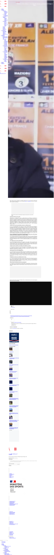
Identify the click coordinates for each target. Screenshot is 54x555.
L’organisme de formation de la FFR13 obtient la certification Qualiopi (14, 358)
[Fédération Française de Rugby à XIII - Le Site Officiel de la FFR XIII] (3, 5)
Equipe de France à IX (12, 510)
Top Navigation (3, 542)
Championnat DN (11, 503)
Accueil (3, 543)
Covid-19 (11, 468)
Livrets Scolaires (5, 49)
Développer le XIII (5, 45)
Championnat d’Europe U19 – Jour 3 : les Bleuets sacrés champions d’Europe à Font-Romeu (13, 413)
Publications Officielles (4, 17)
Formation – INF (12, 472)
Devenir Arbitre (5, 60)
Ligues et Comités (5, 13)
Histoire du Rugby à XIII (6, 11)
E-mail (10, 458)
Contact (10, 471)
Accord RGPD (11, 459)
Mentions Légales (11, 537)
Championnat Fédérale (12, 497)
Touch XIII (5, 43)
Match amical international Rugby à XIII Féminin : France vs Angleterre (13, 378)
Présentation (4, 10)
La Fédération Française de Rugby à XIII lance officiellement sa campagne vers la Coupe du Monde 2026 (13, 428)
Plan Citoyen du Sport (5, 48)
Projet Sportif (4, 21)
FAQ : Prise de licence (12, 524)
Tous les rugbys (5, 40)
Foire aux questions (11, 533)
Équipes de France (3, 30)
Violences (4, 27)
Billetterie (2, 62)
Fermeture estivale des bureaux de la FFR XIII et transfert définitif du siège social (14, 385)
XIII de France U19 (5, 34)
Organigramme (6, 15)
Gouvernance (4, 14)
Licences (11, 470)
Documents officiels (5, 18)
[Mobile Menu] (0, 72)
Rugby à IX (5, 42)
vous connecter (14, 328)
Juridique (5, 20)
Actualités (2, 9)
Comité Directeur (12, 527)
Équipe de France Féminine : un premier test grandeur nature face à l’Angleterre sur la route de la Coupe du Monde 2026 (13, 406)
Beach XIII (5, 44)
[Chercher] (7, 540)
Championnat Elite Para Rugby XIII (14, 498)
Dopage (4, 26)
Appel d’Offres (11, 529)
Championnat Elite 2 (12, 496)
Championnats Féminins (12, 499)
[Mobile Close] (0, 539)
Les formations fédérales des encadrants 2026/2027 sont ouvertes (13, 391)
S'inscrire (10, 465)
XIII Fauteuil (5, 41)
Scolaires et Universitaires (6, 50)
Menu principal (3, 541)
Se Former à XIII (5, 51)
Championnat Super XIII (12, 501)
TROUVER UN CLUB (3, 73)
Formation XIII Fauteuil (5, 56)
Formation (5, 61)
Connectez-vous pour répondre (17, 322)
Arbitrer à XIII (6, 59)
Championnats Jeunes (12, 505)
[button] (21, 310)
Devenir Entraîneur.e (5, 54)
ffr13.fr (26, 201)
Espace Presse (4, 29)
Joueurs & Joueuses (5, 55)
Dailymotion (29, 201)
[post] (10, 350)
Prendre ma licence (5, 36)
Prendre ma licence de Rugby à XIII (14, 519)
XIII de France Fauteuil (4, 33)
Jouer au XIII (11, 516)
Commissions (6, 549)
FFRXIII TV (2, 63)
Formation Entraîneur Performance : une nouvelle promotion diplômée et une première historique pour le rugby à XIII (14, 399)
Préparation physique (5, 58)
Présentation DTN (7, 553)
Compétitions (3, 35)
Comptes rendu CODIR (6, 19)
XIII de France (4, 31)
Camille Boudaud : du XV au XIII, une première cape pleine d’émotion (13, 371)
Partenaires (4, 28)
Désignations (11, 469)
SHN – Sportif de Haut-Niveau (6, 25)
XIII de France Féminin (4, 32)
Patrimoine (5, 12)
